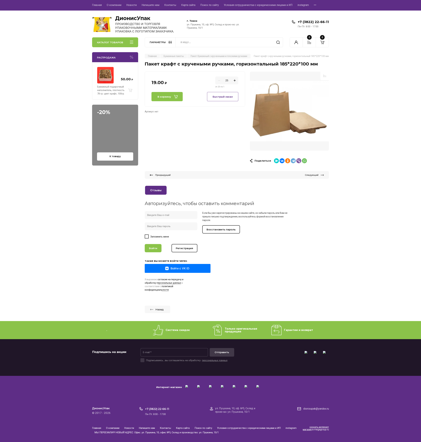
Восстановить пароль (221, 229)
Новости (131, 5)
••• (315, 5)
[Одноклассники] (287, 160)
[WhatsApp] (304, 160)
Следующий (312, 175)
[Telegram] (293, 160)
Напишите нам (150, 5)
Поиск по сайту (209, 5)
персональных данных (214, 360)
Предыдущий (163, 175)
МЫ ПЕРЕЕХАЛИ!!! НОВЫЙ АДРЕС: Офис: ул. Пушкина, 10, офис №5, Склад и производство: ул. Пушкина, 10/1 (157, 432)
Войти (153, 248)
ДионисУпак (132, 18)
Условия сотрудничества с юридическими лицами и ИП (258, 5)
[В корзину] (130, 90)
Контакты (170, 5)
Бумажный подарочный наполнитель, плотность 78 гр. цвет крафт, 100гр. (110, 90)
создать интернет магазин (316, 428)
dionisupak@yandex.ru (316, 408)
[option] (289, 111)
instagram (303, 5)
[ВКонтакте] (282, 160)
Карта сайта (188, 5)
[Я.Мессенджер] (276, 160)
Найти (278, 42)
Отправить (222, 352)
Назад (159, 309)
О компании (114, 5)
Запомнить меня (159, 236)
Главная (97, 5)
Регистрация (184, 248)
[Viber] (298, 160)
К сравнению (324, 76)
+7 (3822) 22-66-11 (313, 22)
